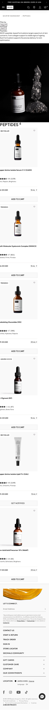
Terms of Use (30, 621)
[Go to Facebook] (4, 692)
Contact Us (6, 623)
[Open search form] (28, 7)
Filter (3, 25)
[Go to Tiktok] (26, 692)
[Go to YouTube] (19, 692)
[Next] (46, 2)
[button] (42, 696)
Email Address (9, 609)
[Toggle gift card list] (43, 660)
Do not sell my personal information (16, 703)
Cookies (34, 703)
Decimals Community (13, 653)
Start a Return (10, 635)
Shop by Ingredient (11, 16)
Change (31, 681)
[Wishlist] (34, 129)
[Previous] (2, 2)
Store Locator (10, 648)
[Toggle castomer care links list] (43, 664)
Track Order (9, 639)
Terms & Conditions (9, 701)
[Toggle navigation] (3, 7)
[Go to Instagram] (10, 692)
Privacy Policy (21, 621)
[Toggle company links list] (43, 668)
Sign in (6, 644)
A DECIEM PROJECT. (10, 705)
